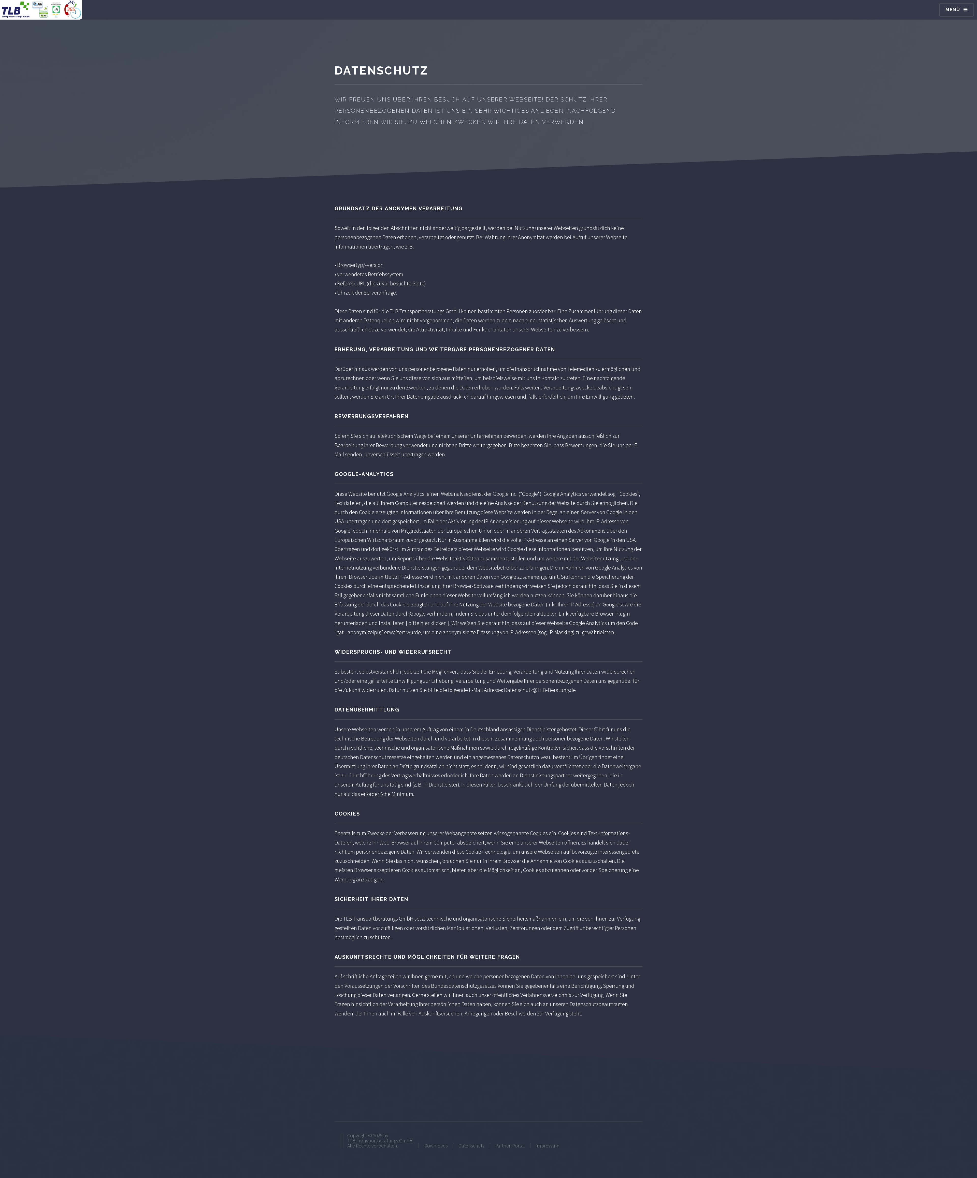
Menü (952, 9)
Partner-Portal (510, 1146)
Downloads (436, 1146)
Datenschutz (471, 1146)
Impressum (547, 1146)
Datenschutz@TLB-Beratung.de (540, 689)
